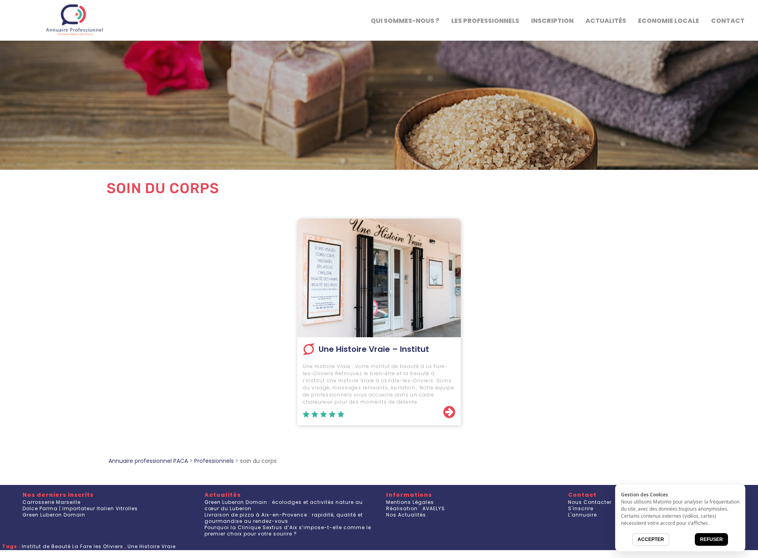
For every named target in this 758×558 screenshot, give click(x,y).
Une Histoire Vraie (152, 546)
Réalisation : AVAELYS (415, 508)
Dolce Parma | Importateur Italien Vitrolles (80, 508)
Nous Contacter (590, 502)
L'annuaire (582, 514)
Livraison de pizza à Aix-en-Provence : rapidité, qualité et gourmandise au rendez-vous (284, 517)
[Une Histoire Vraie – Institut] (379, 278)
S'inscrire (580, 508)
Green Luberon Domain (54, 514)
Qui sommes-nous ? (405, 20)
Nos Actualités (406, 514)
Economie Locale (668, 20)
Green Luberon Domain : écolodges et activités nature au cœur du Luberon (284, 505)
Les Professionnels (485, 20)
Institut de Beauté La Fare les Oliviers (72, 546)
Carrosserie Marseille (52, 502)
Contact (728, 20)
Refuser (711, 539)
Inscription (552, 20)
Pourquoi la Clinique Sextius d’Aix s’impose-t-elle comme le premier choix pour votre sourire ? (288, 530)
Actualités (605, 20)
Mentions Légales (410, 502)
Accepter (651, 539)
